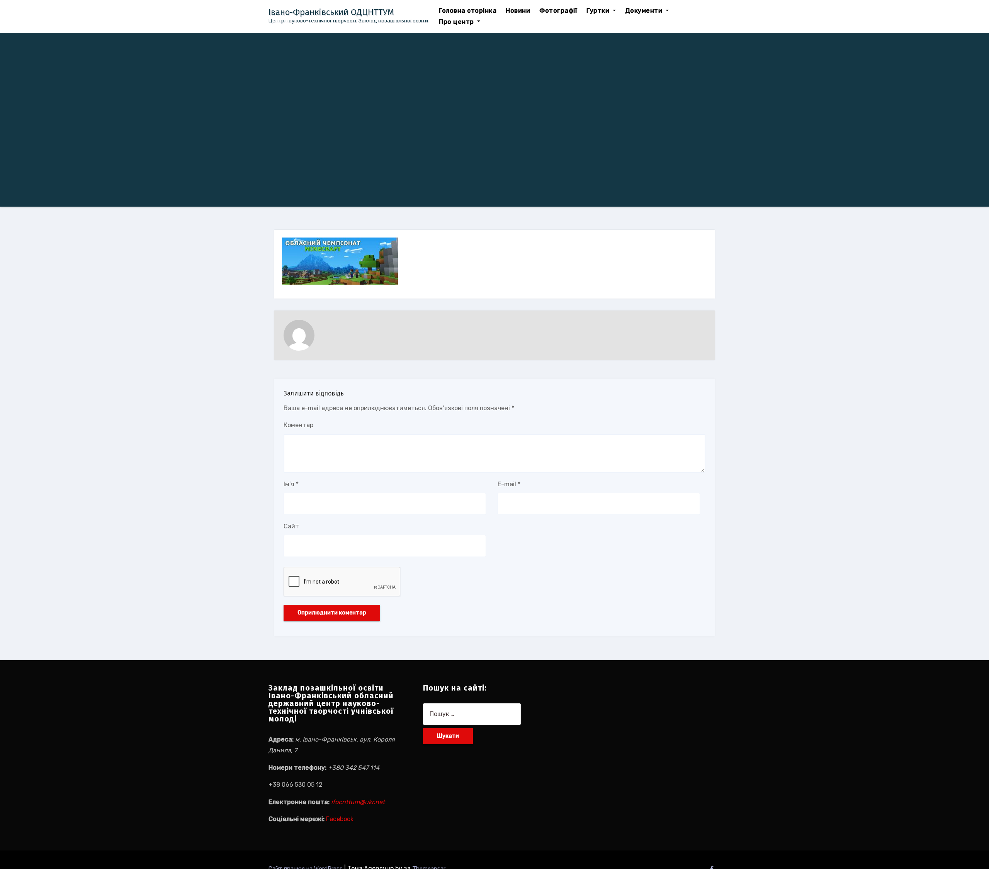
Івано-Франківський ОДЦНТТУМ (331, 12)
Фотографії (558, 10)
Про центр (457, 21)
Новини (518, 10)
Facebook (339, 819)
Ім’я (291, 484)
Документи (644, 10)
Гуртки (598, 10)
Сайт (291, 526)
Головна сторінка (467, 10)
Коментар (298, 425)
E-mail (509, 484)
